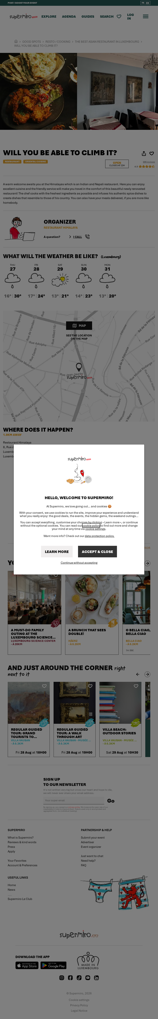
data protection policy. (99, 536)
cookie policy (91, 525)
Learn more (57, 551)
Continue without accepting (79, 563)
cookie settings (95, 528)
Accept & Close (97, 551)
